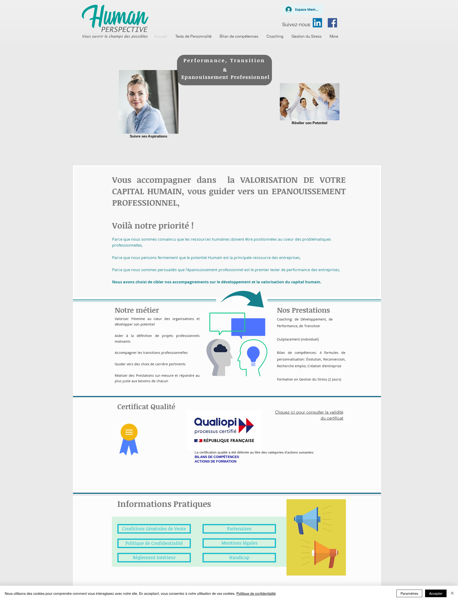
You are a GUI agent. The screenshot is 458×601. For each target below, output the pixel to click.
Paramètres (409, 593)
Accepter (435, 593)
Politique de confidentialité (256, 593)
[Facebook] (332, 22)
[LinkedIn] (317, 22)
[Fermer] (452, 593)
